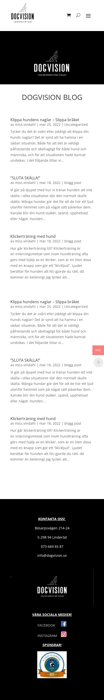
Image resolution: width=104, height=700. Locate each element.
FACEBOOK (49, 625)
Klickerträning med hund (33, 236)
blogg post (72, 182)
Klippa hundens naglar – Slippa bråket (44, 119)
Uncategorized (76, 124)
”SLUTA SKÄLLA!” (25, 178)
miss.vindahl (25, 124)
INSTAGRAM (49, 635)
